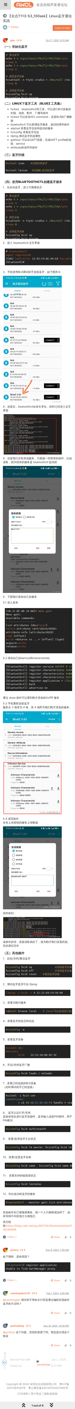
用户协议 (36, 1393)
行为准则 (23, 1393)
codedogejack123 (23, 1293)
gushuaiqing (20, 1325)
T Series (13, 27)
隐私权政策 (51, 1393)
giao (16, 40)
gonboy (17, 1250)
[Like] (65, 1237)
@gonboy (9, 1332)
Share (57, 1237)
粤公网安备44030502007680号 (48, 1387)
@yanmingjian (11, 1299)
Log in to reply (62, 27)
